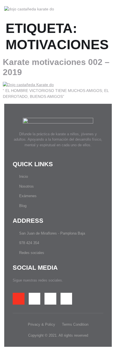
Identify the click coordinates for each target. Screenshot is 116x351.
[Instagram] (50, 299)
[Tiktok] (35, 299)
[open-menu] (110, 9)
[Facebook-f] (18, 299)
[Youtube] (66, 299)
